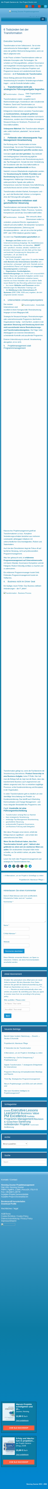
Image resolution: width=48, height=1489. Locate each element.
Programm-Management (18, 1118)
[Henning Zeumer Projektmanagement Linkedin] (36, 6)
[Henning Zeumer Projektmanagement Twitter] (45, 6)
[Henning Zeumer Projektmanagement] (24, 11)
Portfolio (30, 1116)
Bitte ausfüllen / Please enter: (15, 1000)
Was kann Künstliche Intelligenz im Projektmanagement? (16, 1092)
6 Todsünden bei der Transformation (17, 1048)
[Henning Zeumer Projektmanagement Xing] (42, 6)
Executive (18, 1110)
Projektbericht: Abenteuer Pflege (31, 880)
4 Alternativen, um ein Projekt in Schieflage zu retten (24, 875)
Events (7, 1110)
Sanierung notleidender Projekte (17, 1123)
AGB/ (3, 1214)
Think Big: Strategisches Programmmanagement (22, 1079)
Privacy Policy (27, 1218)
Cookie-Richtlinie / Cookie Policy (14, 1216)
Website (7, 942)
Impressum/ (6, 1221)
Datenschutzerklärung (10, 1218)
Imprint (13, 1221)
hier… (29, 862)
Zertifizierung (9, 1127)
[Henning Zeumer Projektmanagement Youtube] (33, 6)
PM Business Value (27, 1113)
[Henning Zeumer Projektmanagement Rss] (26, 6)
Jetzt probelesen (22, 1420)
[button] (5, 866)
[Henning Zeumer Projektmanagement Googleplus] (39, 6)
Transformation (34, 1124)
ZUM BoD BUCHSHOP (18, 1428)
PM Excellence (15, 1116)
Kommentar (8, 902)
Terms (8, 1214)
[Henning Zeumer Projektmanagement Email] (30, 6)
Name (6, 925)
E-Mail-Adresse (10, 933)
